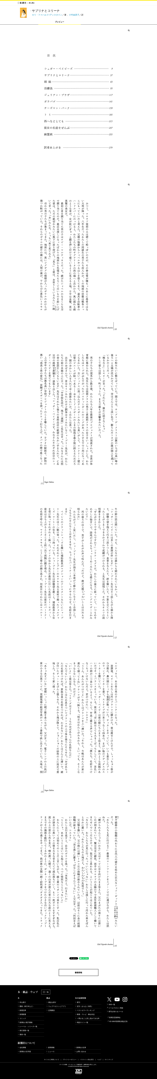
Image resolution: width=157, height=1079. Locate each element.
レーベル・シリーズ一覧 (28, 1026)
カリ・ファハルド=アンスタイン (47, 15)
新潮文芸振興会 (114, 1017)
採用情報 (51, 1047)
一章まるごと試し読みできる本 (88, 1018)
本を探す (23, 1002)
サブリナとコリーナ (46, 10)
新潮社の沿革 (81, 1047)
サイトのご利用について (51, 1059)
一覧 (47, 992)
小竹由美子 (74, 15)
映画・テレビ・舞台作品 (86, 1014)
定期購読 (51, 1010)
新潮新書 (23, 1014)
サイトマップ (109, 1059)
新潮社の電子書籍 (26, 1022)
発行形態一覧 (24, 1030)
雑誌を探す (52, 1002)
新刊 (78, 1002)
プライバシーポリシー (69, 1059)
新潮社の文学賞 (25, 1051)
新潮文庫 (23, 1010)
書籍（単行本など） (27, 1006)
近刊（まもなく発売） (85, 1006)
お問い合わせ (81, 1051)
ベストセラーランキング (86, 1010)
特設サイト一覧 (82, 1022)
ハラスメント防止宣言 (87, 1059)
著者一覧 (23, 1034)
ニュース (51, 1051)
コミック (23, 1018)
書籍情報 (78, 973)
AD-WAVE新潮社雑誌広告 (118, 1021)
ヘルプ (99, 1059)
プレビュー (59, 22)
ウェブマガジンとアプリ (57, 1006)
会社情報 (23, 1047)
